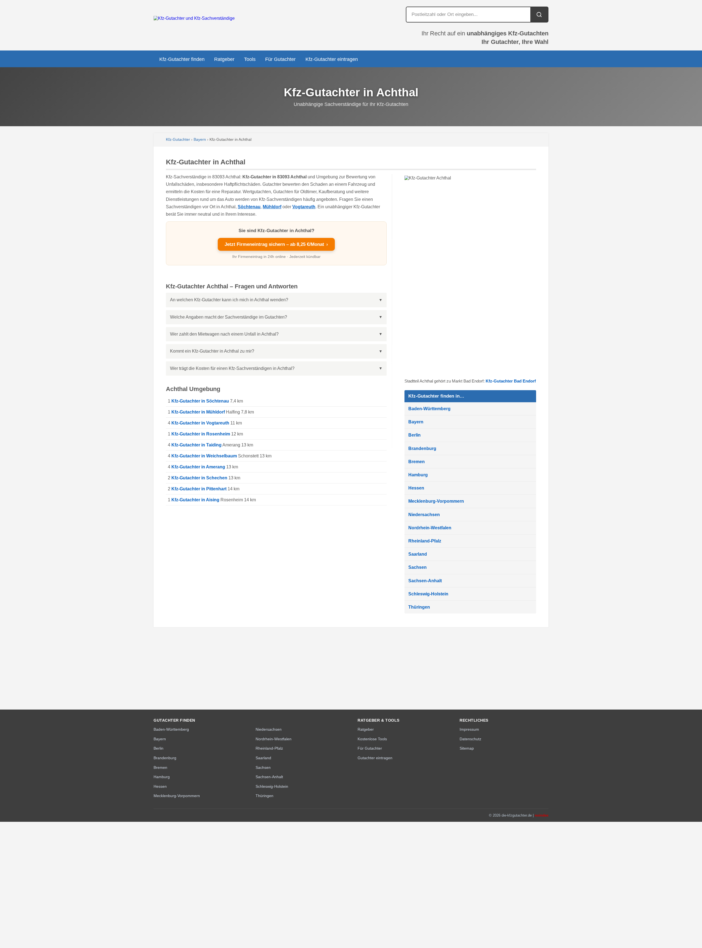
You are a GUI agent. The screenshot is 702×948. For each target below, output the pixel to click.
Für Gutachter (280, 59)
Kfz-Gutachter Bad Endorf (511, 381)
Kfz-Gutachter (178, 139)
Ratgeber (224, 59)
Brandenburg (422, 448)
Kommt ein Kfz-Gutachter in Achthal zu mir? (212, 351)
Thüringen (419, 607)
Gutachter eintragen (375, 758)
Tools (250, 59)
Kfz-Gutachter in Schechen (199, 478)
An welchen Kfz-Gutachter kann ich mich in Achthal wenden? (229, 299)
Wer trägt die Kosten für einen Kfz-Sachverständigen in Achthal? (232, 368)
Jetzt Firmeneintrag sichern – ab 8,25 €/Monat (276, 244)
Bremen (416, 461)
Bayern (200, 139)
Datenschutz (470, 739)
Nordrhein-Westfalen (429, 527)
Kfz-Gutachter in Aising (195, 499)
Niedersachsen (424, 514)
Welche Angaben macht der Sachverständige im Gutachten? (228, 317)
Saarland (417, 554)
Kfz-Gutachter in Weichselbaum (204, 456)
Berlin (414, 435)
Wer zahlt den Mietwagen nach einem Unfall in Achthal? (224, 334)
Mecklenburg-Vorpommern (436, 501)
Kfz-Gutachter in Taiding (196, 445)
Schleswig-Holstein (428, 594)
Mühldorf (272, 206)
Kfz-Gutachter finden (182, 59)
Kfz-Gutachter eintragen (331, 59)
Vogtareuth (303, 206)
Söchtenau (249, 206)
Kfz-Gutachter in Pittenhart (199, 488)
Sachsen (417, 567)
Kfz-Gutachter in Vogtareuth (200, 423)
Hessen (416, 488)
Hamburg (418, 474)
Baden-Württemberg (429, 408)
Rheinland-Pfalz (424, 541)
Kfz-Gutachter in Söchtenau (200, 401)
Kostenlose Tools (372, 739)
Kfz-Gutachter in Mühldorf (198, 412)
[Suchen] (539, 14)
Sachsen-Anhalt (425, 580)
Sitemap (467, 748)
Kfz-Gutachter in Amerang (198, 467)
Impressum (469, 729)
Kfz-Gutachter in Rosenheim (200, 434)
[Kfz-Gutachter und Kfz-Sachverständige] (194, 18)
